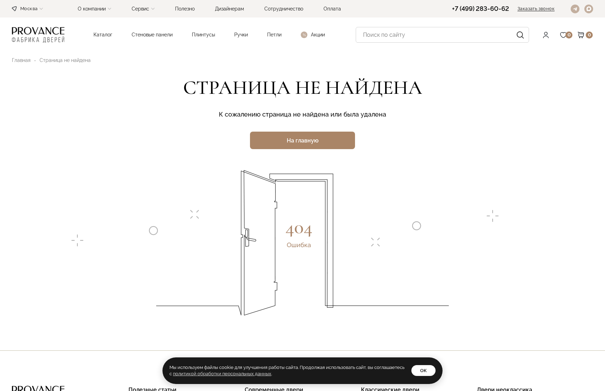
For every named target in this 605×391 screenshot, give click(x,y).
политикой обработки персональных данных (222, 373)
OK (423, 370)
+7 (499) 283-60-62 (480, 9)
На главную (303, 140)
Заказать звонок (536, 8)
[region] (302, 195)
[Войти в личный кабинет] (551, 35)
